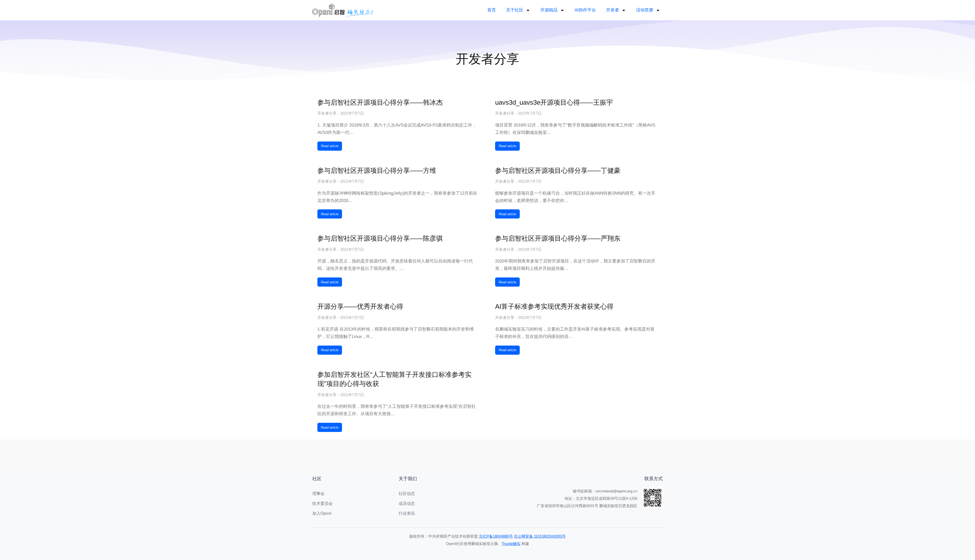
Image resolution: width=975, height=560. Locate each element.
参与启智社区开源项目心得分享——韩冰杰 (380, 102)
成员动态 (407, 503)
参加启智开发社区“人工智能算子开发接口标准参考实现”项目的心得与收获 (394, 379)
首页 (491, 10)
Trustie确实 (511, 543)
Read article (329, 146)
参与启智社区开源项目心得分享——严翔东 (558, 238)
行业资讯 (407, 513)
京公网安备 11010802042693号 (540, 536)
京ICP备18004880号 (496, 536)
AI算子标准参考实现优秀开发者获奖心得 (554, 306)
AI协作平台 (585, 10)
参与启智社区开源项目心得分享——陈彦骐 (380, 238)
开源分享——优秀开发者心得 (360, 306)
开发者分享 (326, 113)
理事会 (318, 493)
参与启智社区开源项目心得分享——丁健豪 (558, 170)
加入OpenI (321, 513)
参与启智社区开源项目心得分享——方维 (376, 170)
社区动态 (407, 493)
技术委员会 (322, 503)
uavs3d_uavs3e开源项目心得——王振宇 (554, 102)
